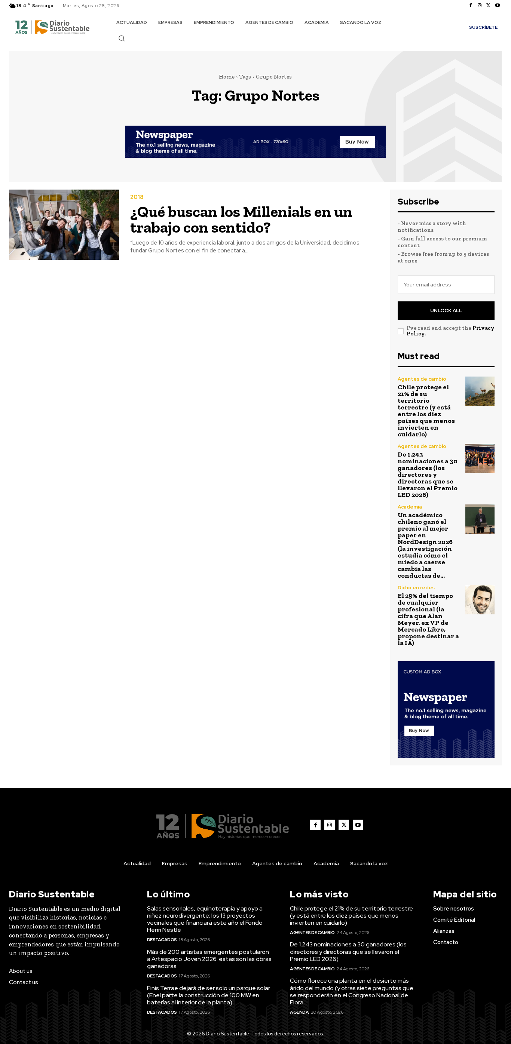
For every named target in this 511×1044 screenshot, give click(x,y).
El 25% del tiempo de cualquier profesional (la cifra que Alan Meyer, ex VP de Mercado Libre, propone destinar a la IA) (428, 619)
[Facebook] (470, 5)
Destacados (162, 940)
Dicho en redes (416, 587)
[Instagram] (479, 5)
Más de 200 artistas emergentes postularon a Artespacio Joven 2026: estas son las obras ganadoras (209, 959)
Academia (410, 506)
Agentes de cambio (422, 379)
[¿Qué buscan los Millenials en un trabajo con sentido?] (64, 225)
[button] (121, 38)
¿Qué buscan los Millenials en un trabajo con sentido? (241, 219)
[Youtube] (497, 5)
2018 (136, 197)
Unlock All (446, 310)
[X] (488, 5)
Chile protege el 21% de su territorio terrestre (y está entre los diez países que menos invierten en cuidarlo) (426, 410)
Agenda (299, 1012)
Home (227, 76)
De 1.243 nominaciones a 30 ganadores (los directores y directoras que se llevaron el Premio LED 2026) (428, 474)
